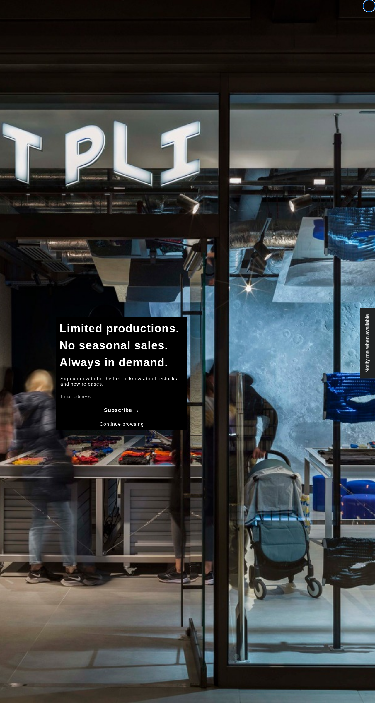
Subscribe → (121, 410)
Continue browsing (122, 424)
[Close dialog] (369, 6)
